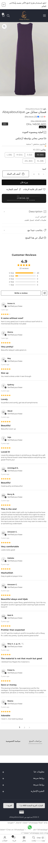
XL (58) (40, 162)
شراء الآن (24, 182)
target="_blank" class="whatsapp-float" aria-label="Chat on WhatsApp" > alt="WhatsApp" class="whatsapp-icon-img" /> (24, 828)
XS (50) (40, 155)
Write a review (21, 293)
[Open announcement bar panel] (3, 4)
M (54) (19, 155)
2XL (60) (28, 162)
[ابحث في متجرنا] (8, 15)
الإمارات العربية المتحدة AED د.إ (31, 805)
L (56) (9, 155)
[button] (24, 230)
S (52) (29, 155)
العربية (9, 805)
